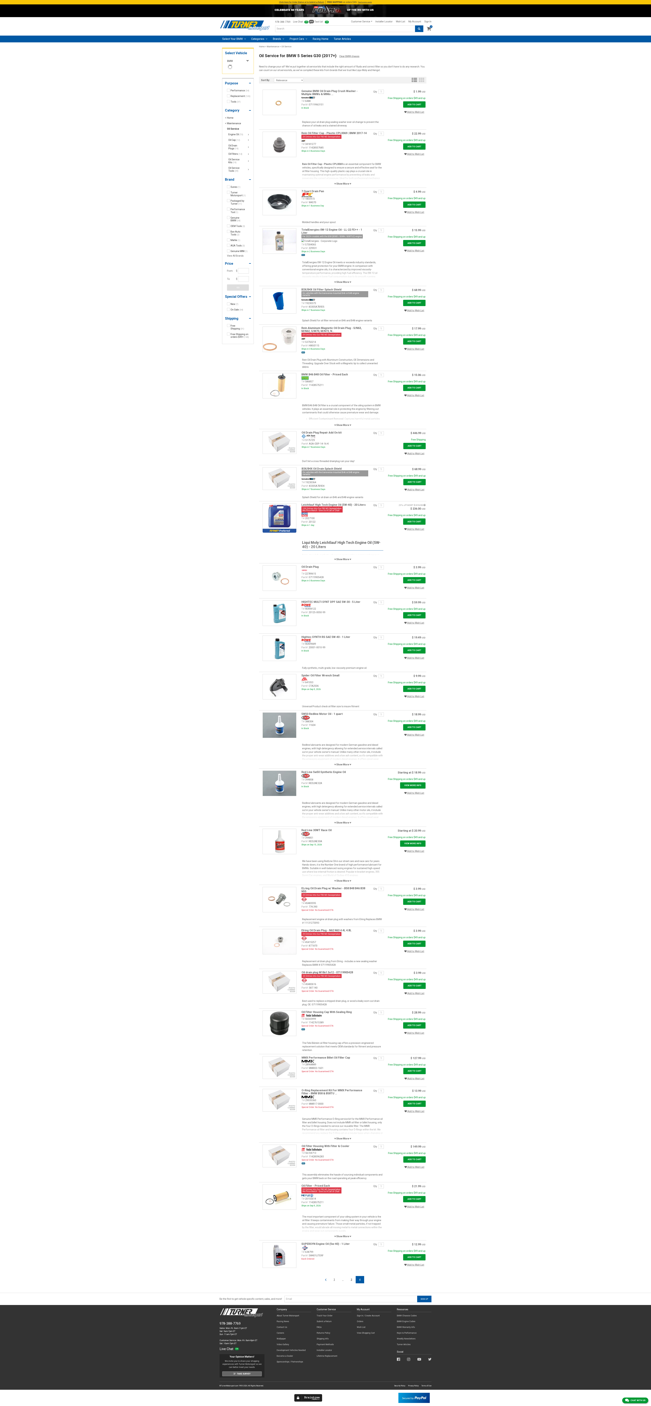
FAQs (319, 1327)
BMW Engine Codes (406, 1321)
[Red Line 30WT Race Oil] (279, 841)
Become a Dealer (285, 1356)
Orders (360, 1321)
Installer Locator (384, 21)
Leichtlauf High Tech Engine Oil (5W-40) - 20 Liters (333, 504)
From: (230, 270)
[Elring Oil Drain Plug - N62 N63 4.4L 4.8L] (279, 941)
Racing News (283, 1321)
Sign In (427, 21)
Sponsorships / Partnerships (290, 1362)
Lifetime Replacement (327, 1356)
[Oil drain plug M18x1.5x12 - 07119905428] (279, 982)
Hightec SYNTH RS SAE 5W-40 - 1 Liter (325, 637)
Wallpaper (281, 1339)
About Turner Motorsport (288, 1315)
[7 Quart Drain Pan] (279, 202)
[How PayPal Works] (414, 1397)
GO (238, 287)
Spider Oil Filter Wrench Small (320, 675)
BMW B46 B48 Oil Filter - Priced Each (324, 374)
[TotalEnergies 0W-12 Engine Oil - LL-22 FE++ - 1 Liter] (279, 240)
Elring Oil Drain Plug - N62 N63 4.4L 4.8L (326, 930)
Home (262, 46)
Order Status (301, 2)
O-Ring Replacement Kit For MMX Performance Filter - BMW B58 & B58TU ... (332, 1092)
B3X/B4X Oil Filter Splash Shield (321, 289)
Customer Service (360, 21)
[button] (238, 84)
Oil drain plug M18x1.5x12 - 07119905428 (327, 972)
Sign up (424, 1299)
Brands (277, 39)
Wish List (400, 21)
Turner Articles (404, 1344)
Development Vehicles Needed (291, 1350)
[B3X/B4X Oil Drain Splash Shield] (279, 478)
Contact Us (282, 1327)
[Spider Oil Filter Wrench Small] (279, 686)
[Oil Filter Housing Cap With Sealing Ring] (279, 1023)
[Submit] (419, 28)
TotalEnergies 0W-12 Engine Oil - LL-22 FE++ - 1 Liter (331, 231)
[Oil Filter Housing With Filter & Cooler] (279, 1155)
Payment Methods (325, 1344)
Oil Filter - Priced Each (315, 1185)
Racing (320, 39)
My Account (414, 21)
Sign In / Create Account (368, 1315)
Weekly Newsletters (406, 1339)
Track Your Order (324, 1315)
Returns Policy (323, 1333)
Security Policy (399, 1386)
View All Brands (235, 255)
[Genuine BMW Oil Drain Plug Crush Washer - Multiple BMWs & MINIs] (279, 102)
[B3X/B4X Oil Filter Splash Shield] (279, 300)
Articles (342, 39)
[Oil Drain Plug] (279, 578)
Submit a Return (324, 1321)
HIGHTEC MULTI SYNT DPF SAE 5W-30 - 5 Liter (330, 602)
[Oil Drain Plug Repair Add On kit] (279, 442)
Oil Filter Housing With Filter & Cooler (325, 1146)
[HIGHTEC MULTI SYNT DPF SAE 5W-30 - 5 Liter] (279, 613)
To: (228, 279)
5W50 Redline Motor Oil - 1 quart (322, 714)
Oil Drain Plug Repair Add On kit (322, 432)
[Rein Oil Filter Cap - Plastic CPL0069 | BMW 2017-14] (279, 144)
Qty (375, 91)
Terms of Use (426, 1386)
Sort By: (265, 80)
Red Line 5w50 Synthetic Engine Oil (323, 772)
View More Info (412, 785)
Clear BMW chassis (349, 56)
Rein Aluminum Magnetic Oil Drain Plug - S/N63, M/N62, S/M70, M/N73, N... (331, 329)
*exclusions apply (365, 2)
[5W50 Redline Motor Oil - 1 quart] (279, 725)
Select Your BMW (232, 39)
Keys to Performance (407, 1333)
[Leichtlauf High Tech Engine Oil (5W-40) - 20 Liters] (279, 516)
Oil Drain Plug (310, 566)
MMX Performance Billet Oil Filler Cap (326, 1057)
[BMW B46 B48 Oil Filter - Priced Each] (279, 385)
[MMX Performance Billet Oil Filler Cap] (279, 1067)
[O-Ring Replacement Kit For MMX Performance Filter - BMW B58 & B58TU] (279, 1100)
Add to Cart (414, 104)
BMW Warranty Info (406, 1327)
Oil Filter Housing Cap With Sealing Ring (326, 1012)
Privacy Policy (413, 1386)
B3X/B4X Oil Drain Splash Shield (322, 468)
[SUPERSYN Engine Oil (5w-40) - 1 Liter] (279, 1255)
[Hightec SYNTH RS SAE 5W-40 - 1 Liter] (279, 648)
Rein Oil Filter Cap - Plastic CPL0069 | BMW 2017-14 (334, 133)
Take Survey (244, 1374)
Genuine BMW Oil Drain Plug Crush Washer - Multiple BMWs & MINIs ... (329, 92)
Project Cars (297, 39)
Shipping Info (323, 1339)
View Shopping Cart (366, 1333)
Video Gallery (283, 1344)
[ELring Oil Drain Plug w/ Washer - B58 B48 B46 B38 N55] (279, 899)
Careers (280, 1333)
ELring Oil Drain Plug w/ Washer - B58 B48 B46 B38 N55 (333, 890)
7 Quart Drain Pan (312, 191)
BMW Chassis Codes (407, 1315)
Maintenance (273, 46)
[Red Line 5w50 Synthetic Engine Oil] (279, 783)
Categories (258, 39)
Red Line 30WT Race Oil (316, 830)
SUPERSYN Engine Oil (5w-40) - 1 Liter (325, 1244)
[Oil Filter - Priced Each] (279, 1197)
